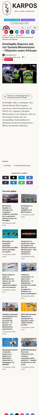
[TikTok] (11, 32)
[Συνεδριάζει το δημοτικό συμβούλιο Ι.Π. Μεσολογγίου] (29, 198)
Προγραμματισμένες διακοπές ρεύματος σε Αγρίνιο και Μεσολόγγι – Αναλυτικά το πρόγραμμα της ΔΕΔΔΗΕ (10, 357)
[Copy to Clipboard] (5, 182)
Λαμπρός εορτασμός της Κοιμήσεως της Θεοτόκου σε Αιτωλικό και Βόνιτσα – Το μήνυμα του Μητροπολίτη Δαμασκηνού (10, 321)
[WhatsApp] (21, 182)
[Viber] (33, 32)
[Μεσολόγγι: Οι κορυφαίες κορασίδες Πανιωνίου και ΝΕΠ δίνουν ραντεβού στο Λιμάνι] (10, 233)
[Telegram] (17, 32)
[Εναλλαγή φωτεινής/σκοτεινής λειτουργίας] (29, 27)
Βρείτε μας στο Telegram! (13, 20)
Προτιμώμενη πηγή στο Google (20, 23)
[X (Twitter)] (13, 177)
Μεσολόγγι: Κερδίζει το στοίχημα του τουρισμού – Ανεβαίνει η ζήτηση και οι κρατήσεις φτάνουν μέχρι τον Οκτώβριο (10, 213)
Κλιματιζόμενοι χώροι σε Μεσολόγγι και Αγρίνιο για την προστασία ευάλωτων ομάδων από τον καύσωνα (9, 281)
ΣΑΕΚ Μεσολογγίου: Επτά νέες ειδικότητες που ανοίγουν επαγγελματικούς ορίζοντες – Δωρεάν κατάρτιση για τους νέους (28, 357)
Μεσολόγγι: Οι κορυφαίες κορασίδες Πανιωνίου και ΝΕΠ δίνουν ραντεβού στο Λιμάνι (10, 246)
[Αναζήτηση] (23, 28)
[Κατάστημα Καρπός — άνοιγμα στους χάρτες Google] (19, 8)
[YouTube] (6, 32)
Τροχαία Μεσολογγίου (22, 165)
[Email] (5, 177)
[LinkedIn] (13, 182)
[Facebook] (28, 32)
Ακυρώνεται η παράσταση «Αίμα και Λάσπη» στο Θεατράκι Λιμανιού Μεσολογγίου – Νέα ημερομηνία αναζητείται (28, 247)
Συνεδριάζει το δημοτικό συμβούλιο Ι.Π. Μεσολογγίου (26, 209)
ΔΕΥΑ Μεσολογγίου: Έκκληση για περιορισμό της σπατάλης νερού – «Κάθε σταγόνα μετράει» (28, 319)
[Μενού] (35, 28)
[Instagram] (22, 32)
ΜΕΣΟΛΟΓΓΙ (8, 59)
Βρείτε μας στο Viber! (28, 20)
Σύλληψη (7, 165)
